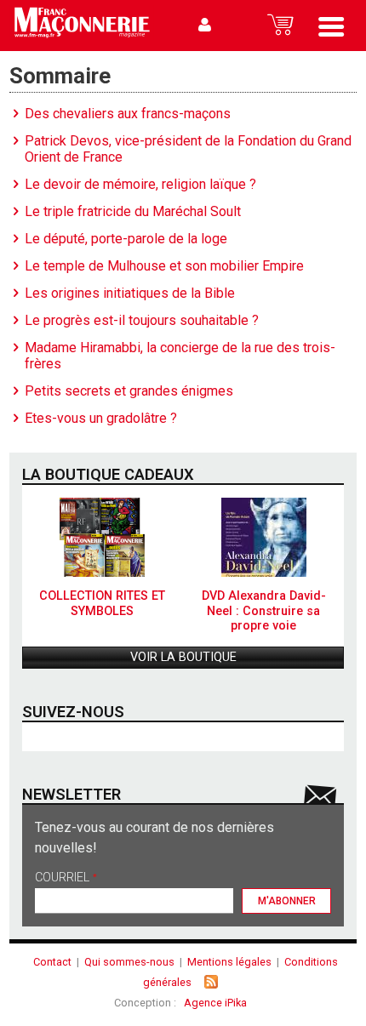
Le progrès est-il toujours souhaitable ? (142, 320)
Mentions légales (229, 961)
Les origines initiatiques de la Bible (130, 293)
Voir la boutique (183, 657)
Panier (280, 25)
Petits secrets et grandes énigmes (129, 391)
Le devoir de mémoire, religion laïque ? (140, 184)
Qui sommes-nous (129, 961)
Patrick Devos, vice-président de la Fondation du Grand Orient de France (188, 149)
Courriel (66, 878)
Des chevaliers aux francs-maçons (128, 113)
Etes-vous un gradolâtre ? (101, 418)
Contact (52, 961)
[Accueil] (81, 25)
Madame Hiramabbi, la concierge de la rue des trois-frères (180, 355)
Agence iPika (215, 1002)
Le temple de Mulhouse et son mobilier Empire (164, 266)
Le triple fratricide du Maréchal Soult (133, 211)
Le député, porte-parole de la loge (126, 239)
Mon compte (204, 25)
